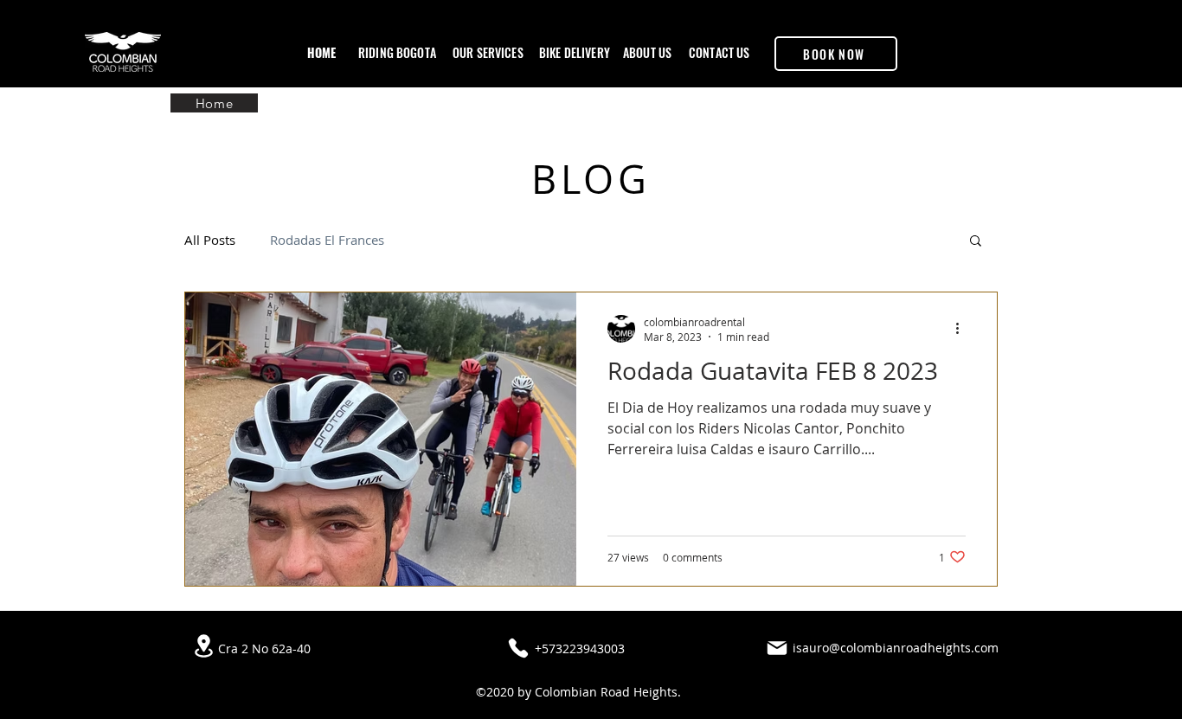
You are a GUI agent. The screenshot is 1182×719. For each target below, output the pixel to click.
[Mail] (777, 648)
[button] (975, 242)
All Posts (209, 239)
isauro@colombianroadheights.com (896, 647)
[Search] (997, 44)
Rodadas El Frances (327, 239)
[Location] (203, 645)
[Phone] (518, 648)
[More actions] (963, 328)
